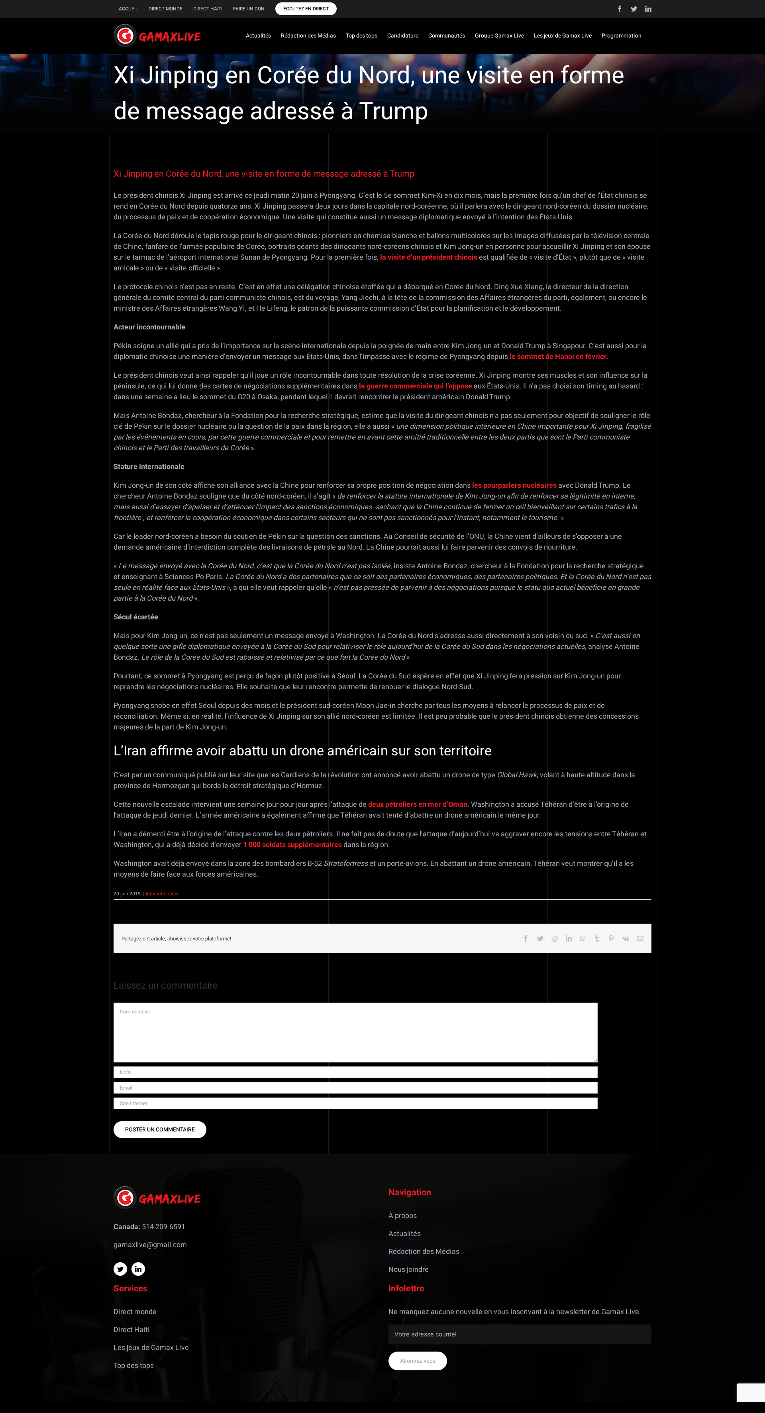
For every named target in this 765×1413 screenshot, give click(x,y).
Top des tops (134, 1365)
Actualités (404, 1233)
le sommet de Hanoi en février (557, 356)
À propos (402, 1215)
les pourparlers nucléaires (514, 485)
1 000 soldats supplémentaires (291, 845)
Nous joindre (408, 1269)
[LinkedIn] (138, 1269)
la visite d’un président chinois (429, 257)
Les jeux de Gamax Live (151, 1347)
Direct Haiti (132, 1329)
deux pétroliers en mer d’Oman (417, 804)
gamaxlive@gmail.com (150, 1245)
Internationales (162, 893)
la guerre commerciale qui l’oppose (415, 386)
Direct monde (135, 1312)
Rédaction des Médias (423, 1251)
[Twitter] (120, 1269)
